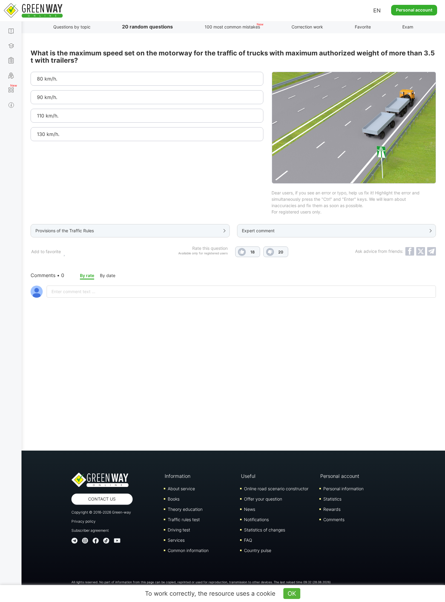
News (249, 509)
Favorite (363, 26)
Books (174, 498)
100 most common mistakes (232, 26)
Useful (248, 476)
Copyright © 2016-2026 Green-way (101, 512)
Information (177, 476)
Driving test (179, 529)
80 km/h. (47, 79)
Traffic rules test (184, 519)
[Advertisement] (233, 390)
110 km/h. (47, 116)
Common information (188, 550)
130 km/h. (48, 134)
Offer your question (263, 498)
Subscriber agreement (90, 530)
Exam (407, 26)
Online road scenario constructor (276, 488)
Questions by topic (72, 26)
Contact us (102, 498)
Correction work (307, 26)
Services (176, 540)
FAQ (248, 540)
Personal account (414, 9)
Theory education (185, 509)
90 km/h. (47, 97)
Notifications (256, 519)
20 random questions (147, 27)
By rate (87, 275)
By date (107, 275)
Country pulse (257, 550)
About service (181, 488)
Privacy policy (83, 521)
